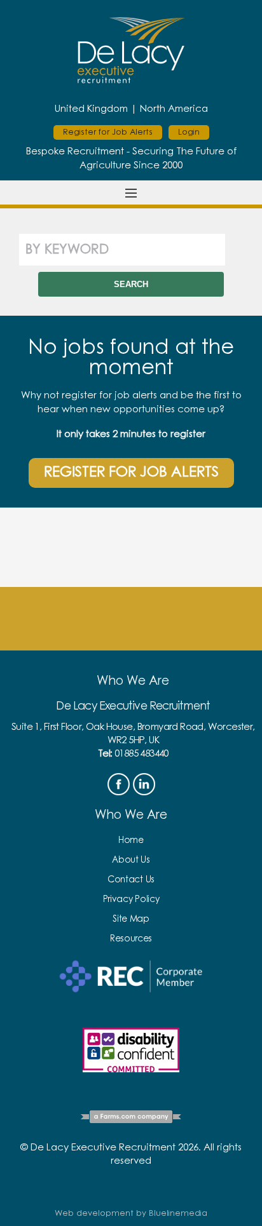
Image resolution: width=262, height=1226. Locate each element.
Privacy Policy (131, 899)
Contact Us (131, 879)
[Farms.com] (131, 1118)
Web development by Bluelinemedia (131, 1213)
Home (131, 840)
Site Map (131, 919)
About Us (130, 860)
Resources (131, 938)
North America (174, 109)
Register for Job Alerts (108, 132)
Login (189, 132)
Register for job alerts (131, 472)
